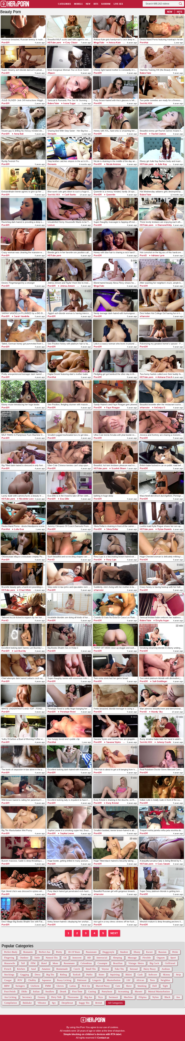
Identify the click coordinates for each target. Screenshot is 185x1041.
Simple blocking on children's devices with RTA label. (92, 1034)
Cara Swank (163, 864)
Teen (152, 980)
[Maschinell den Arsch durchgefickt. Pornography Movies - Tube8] (161, 483)
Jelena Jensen (67, 286)
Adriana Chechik (165, 377)
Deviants (52, 134)
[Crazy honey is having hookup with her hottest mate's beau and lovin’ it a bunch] (161, 574)
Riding (63, 974)
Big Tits (50, 974)
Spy (54, 1002)
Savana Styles (113, 742)
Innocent (77, 957)
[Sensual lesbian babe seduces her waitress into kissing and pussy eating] (161, 604)
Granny (41, 997)
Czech (77, 969)
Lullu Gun (19, 529)
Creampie (102, 963)
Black (167, 997)
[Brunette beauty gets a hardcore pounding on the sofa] (23, 574)
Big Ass (88, 997)
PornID (143, 134)
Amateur (46, 969)
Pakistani (82, 980)
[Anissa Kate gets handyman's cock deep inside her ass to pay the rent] (115, 26)
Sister (101, 974)
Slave (129, 986)
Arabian (166, 969)
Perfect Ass (44, 952)
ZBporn (51, 73)
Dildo (24, 991)
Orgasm (161, 957)
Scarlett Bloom (118, 468)
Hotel (44, 963)
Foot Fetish (10, 991)
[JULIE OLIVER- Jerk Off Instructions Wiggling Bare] (23, 87)
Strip (178, 974)
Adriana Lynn (157, 255)
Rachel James (158, 134)
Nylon (155, 997)
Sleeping (117, 957)
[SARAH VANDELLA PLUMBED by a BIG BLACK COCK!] (23, 300)
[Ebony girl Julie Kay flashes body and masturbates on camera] (161, 148)
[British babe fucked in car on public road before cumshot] (161, 452)
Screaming (123, 991)
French (7, 969)
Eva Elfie (64, 499)
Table (37, 957)
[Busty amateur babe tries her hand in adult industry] (161, 726)
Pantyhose (107, 991)
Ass (178, 997)
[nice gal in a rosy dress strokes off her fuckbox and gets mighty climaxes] (115, 908)
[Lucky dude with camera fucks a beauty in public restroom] (23, 483)
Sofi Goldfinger (159, 681)
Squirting (115, 974)
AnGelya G (159, 407)
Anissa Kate (114, 42)
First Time (77, 991)
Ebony (137, 952)
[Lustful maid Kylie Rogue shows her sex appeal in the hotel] (161, 513)
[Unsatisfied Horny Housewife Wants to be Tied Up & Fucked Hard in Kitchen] (69, 209)
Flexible (147, 957)
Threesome (73, 997)
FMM (48, 986)
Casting (92, 991)
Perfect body (10, 952)
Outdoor (24, 957)
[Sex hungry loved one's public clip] (69, 726)
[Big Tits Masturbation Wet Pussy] (23, 817)
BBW (7, 986)
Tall (23, 963)
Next (114, 933)
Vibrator (42, 1002)
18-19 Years (74, 952)
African (140, 980)
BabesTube (145, 73)
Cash (140, 974)
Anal (33, 969)
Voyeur (105, 969)
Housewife (9, 963)
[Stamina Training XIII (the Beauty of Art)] (161, 57)
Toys (100, 997)
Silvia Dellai (112, 529)
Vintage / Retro (136, 963)
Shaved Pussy (103, 986)
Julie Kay (162, 164)
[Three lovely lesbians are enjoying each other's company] (161, 209)
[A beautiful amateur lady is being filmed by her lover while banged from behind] (161, 848)
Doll (154, 986)
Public (89, 974)
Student (124, 952)
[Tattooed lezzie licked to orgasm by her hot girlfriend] (23, 604)
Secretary (27, 997)
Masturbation (114, 980)
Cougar (8, 980)
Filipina (143, 997)
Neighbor (165, 980)
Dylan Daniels (164, 529)
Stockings (9, 974)
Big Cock (154, 963)
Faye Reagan (113, 407)
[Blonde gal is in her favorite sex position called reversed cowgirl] (69, 239)
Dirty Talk (56, 997)
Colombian (86, 963)
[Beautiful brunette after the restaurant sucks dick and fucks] (161, 391)
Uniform (35, 986)
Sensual (134, 969)
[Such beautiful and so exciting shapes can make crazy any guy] (69, 543)
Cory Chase (71, 42)
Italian (36, 991)
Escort (149, 952)
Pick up (86, 986)
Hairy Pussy (150, 969)
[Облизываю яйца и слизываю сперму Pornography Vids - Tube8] (23, 543)
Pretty (59, 952)
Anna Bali (18, 134)
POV (19, 980)
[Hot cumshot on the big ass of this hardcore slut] (161, 239)
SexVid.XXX (146, 103)
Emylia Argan (162, 620)
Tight (165, 986)
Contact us (103, 1038)
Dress (37, 974)
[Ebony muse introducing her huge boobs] (23, 391)
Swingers (20, 986)
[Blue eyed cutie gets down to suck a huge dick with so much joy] (69, 178)
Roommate (69, 963)
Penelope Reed (67, 711)
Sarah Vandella (21, 316)
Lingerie (96, 980)
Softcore (152, 974)
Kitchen (21, 969)
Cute (117, 986)
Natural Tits (52, 957)
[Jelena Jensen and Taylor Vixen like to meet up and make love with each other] (69, 270)
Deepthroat (67, 1002)
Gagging (24, 974)
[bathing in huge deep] (115, 483)
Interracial (102, 957)
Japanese (46, 980)
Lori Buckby (19, 651)
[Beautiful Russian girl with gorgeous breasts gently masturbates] (115, 878)
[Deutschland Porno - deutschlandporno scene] (23, 513)
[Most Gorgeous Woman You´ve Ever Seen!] (69, 57)
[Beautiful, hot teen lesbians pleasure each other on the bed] (115, 452)
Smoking (142, 986)
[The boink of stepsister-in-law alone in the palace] (23, 756)
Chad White (25, 590)
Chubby (32, 980)
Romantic (28, 952)
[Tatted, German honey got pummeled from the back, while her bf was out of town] (23, 331)
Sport (173, 957)
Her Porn (15, 4)
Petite (175, 952)
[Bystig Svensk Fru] (23, 148)
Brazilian (118, 963)
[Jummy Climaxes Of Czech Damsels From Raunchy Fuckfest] (69, 513)
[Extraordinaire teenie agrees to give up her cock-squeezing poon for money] (23, 178)
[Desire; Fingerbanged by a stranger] (23, 270)
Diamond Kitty (164, 225)
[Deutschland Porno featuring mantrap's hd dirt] (161, 26)
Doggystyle (108, 952)
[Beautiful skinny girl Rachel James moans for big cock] (161, 118)
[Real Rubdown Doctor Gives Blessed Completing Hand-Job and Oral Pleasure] (161, 756)
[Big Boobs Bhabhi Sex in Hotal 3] (69, 635)
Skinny (166, 974)
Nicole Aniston (113, 164)
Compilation (10, 1002)
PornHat (144, 42)
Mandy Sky (157, 711)
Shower (138, 991)
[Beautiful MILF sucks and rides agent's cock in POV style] (69, 26)
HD (89, 957)
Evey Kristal (112, 803)
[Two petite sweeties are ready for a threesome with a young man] (161, 87)
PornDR (5, 42)
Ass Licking (10, 997)
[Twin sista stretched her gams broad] (115, 665)
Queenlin (110, 194)
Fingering (9, 957)
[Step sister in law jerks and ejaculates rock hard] (69, 574)
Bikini (128, 974)
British (98, 1002)
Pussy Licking (64, 980)
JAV (128, 980)
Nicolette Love (26, 499)
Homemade (62, 969)
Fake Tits (119, 969)
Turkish (77, 974)
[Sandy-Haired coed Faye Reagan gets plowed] (115, 391)
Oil (65, 957)
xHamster (145, 316)
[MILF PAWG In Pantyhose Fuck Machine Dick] (23, 422)
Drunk (63, 991)
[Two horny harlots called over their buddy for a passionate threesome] (161, 361)
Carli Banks (70, 194)
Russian (162, 952)
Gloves (60, 986)
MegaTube (99, 42)
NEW (169, 11)
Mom (55, 963)
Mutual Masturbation (159, 991)
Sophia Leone (66, 833)
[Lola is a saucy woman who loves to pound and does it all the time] (115, 331)
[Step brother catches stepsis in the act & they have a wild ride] (69, 148)
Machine (128, 997)
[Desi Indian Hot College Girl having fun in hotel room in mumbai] (161, 300)
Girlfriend (170, 963)
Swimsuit (113, 997)
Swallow (49, 991)
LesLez (51, 225)
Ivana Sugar (69, 103)
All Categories (115, 1002)
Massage (132, 957)
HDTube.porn (54, 42)
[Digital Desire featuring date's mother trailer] (69, 361)
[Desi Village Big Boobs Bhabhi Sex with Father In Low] (23, 908)
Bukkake (27, 1002)
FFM (33, 963)
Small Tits (91, 969)
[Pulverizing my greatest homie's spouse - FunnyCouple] (161, 331)
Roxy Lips (111, 559)
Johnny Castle (163, 742)
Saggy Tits (84, 1002)
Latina (73, 986)
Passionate (91, 952)
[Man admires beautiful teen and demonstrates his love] (161, 696)
